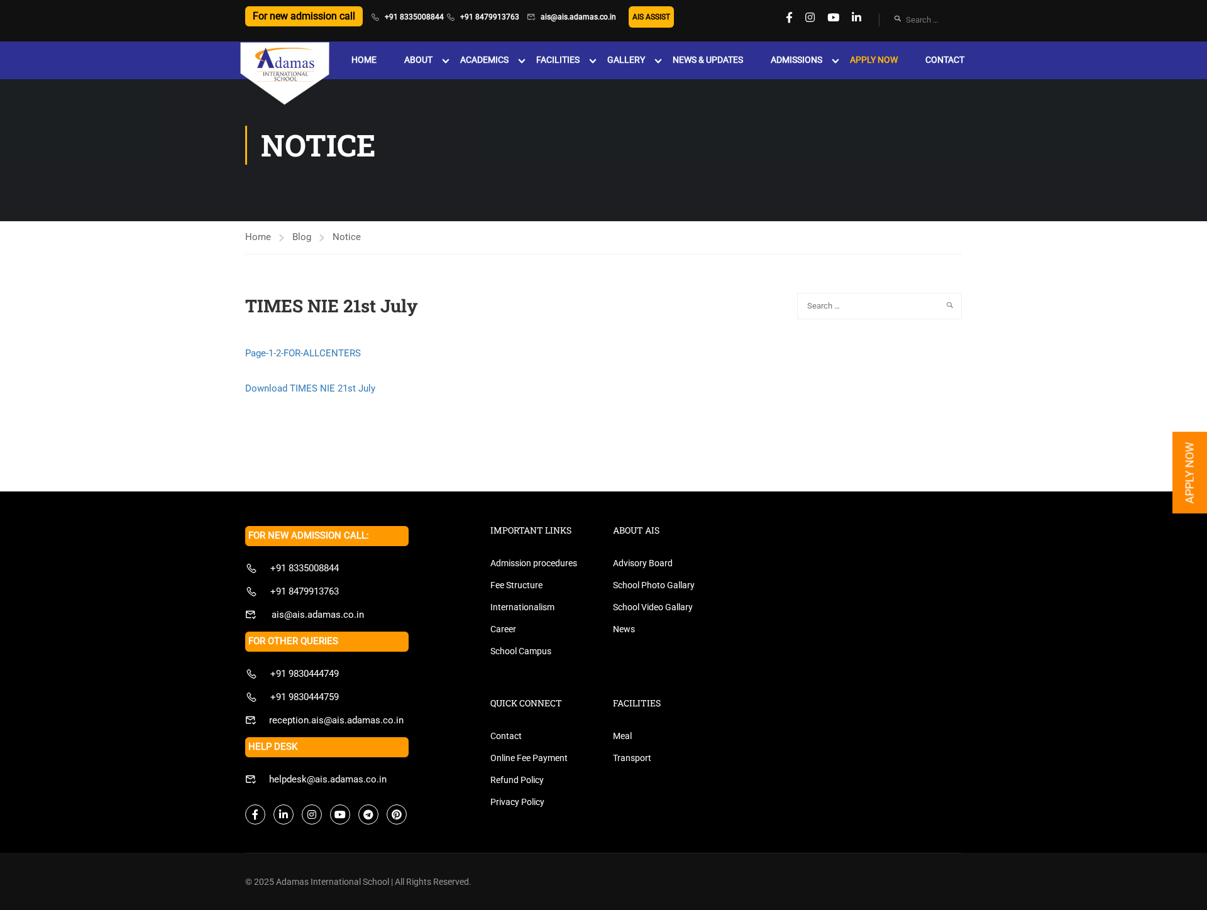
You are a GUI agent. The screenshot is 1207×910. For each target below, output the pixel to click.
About (418, 60)
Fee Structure (516, 585)
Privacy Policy (517, 802)
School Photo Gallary (654, 585)
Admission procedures (533, 563)
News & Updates (708, 60)
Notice (347, 237)
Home (364, 60)
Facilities (558, 60)
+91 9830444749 (304, 673)
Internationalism (522, 607)
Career (503, 629)
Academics (484, 60)
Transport (632, 758)
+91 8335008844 (414, 17)
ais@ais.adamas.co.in (578, 17)
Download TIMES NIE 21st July (310, 388)
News (624, 629)
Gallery (626, 60)
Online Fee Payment (529, 758)
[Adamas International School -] (284, 74)
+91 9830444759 (304, 697)
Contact (944, 60)
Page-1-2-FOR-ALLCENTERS (303, 353)
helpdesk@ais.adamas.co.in (328, 779)
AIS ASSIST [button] (651, 17)
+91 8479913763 (489, 17)
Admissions (796, 60)
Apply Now (874, 60)
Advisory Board (643, 563)
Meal (622, 736)
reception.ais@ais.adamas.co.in (336, 720)
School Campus (520, 651)
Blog (301, 237)
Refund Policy (517, 780)
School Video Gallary (653, 607)
